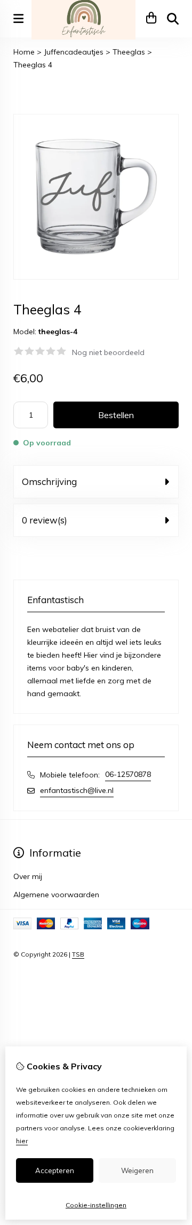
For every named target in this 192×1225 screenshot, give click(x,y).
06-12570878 (128, 774)
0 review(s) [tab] (44, 520)
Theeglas (129, 52)
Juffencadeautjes (73, 52)
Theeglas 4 (32, 65)
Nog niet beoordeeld (108, 352)
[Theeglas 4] (96, 277)
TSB (78, 954)
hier (22, 1141)
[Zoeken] (173, 19)
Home (24, 52)
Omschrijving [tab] (49, 481)
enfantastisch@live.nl (77, 790)
